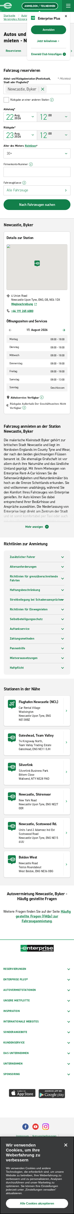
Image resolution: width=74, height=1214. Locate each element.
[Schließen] (65, 1145)
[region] (37, 1175)
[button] (68, 6)
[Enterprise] (6, 6)
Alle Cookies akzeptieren (37, 1203)
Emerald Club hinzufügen (46, 54)
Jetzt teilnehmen (47, 41)
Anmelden (49, 30)
